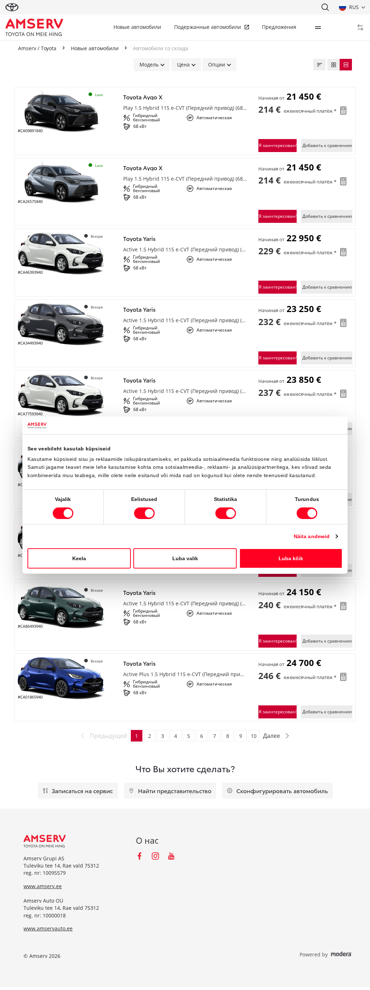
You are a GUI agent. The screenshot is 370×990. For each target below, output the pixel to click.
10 (254, 735)
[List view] (346, 64)
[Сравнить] (360, 27)
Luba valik (185, 558)
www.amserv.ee (42, 886)
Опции (216, 64)
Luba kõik (291, 558)
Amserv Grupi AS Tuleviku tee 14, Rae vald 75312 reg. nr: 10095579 (61, 866)
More (318, 27)
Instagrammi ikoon (155, 856)
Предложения (279, 26)
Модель (149, 64)
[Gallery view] (333, 64)
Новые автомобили (137, 26)
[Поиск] (324, 7)
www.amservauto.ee (48, 928)
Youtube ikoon (171, 856)
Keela (79, 558)
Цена (183, 64)
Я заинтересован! (278, 145)
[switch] (144, 513)
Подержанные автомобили (207, 26)
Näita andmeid (312, 536)
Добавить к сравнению (327, 145)
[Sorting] (319, 64)
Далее (271, 736)
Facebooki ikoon (139, 856)
